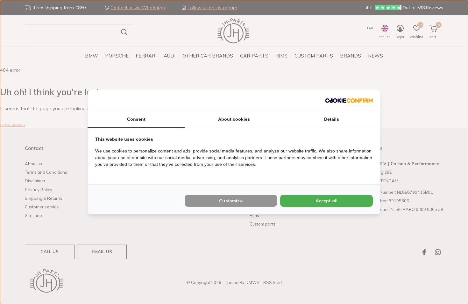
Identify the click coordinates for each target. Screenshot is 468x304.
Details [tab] (331, 119)
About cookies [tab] (234, 119)
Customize (231, 201)
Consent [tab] (136, 119)
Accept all (326, 201)
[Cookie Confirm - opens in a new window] (349, 100)
